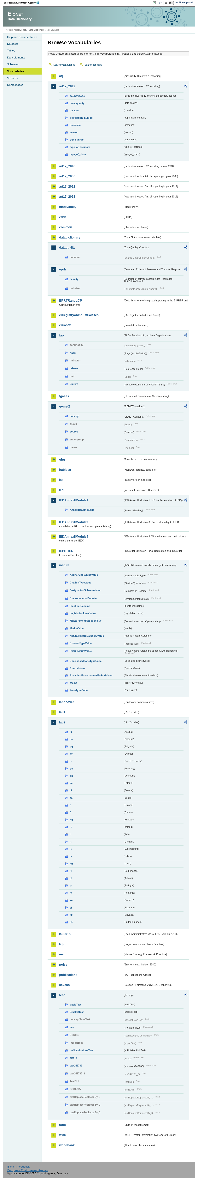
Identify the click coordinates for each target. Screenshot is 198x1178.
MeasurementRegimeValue (86, 620)
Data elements (16, 57)
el (71, 790)
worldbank (67, 1145)
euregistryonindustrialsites (79, 315)
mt (71, 863)
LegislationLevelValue (83, 613)
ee (71, 783)
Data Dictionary (36, 30)
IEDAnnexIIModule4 (73, 536)
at (71, 732)
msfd (63, 954)
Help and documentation (22, 37)
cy (71, 753)
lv (71, 856)
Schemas (13, 64)
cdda (63, 217)
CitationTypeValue (80, 582)
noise (63, 964)
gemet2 (64, 406)
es (71, 797)
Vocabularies (15, 71)
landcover (66, 702)
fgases (64, 396)
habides (65, 469)
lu (71, 849)
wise (62, 1135)
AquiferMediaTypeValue (84, 574)
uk (71, 922)
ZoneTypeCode (79, 690)
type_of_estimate (80, 147)
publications (68, 974)
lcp (61, 944)
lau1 (62, 712)
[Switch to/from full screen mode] (171, 3)
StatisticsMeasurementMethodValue (91, 675)
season (74, 132)
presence (75, 125)
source (74, 431)
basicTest (75, 1004)
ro (71, 892)
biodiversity (67, 206)
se (71, 900)
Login (159, 2)
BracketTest (77, 1012)
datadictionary (69, 237)
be (71, 739)
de (71, 768)
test (62, 995)
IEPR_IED (66, 551)
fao (61, 335)
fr (71, 812)
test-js (73, 1057)
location (74, 110)
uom (62, 1125)
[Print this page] (166, 3)
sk (71, 915)
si (71, 907)
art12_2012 (67, 86)
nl (71, 871)
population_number (81, 117)
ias (61, 479)
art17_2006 (67, 176)
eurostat (65, 325)
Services (12, 78)
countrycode (77, 95)
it (70, 834)
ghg (62, 459)
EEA (23, 3)
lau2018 (65, 934)
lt (70, 841)
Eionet (22, 30)
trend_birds (77, 139)
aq (61, 76)
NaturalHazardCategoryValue (87, 635)
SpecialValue (77, 668)
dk (71, 775)
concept (74, 416)
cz (71, 761)
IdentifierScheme (80, 606)
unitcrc (74, 384)
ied (61, 490)
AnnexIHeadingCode (82, 509)
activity (74, 279)
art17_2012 (67, 186)
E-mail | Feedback (18, 1166)
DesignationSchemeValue (85, 590)
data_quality (77, 103)
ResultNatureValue (81, 650)
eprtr (62, 269)
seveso (64, 985)
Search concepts (93, 65)
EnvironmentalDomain (83, 598)
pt (71, 885)
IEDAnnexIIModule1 (73, 500)
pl (71, 878)
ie (71, 827)
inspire (64, 565)
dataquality (67, 247)
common (65, 227)
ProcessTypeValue (81, 643)
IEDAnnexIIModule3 (73, 522)
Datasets (12, 43)
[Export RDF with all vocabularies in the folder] (185, 86)
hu (71, 819)
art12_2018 (67, 166)
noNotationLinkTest (81, 1050)
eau (72, 1027)
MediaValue (77, 628)
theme (73, 682)
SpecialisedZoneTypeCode (86, 661)
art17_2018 (67, 196)
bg (71, 746)
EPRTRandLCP (70, 300)
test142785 (76, 1065)
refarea (74, 368)
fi (70, 805)
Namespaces (15, 84)
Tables (11, 50)
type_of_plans (78, 154)
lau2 (62, 722)
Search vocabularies (64, 65)
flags (73, 352)
